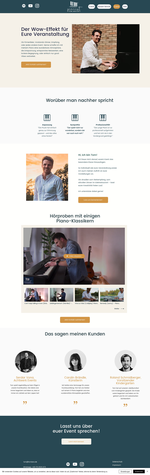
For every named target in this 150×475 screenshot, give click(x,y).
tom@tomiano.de (30, 462)
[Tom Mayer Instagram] (82, 464)
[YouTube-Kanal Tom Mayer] (30, 5)
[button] (36, 65)
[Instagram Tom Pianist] (37, 5)
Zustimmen (139, 471)
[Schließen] (147, 471)
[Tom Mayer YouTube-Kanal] (75, 464)
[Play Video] (36, 296)
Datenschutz (117, 461)
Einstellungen (125, 471)
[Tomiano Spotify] (23, 5)
